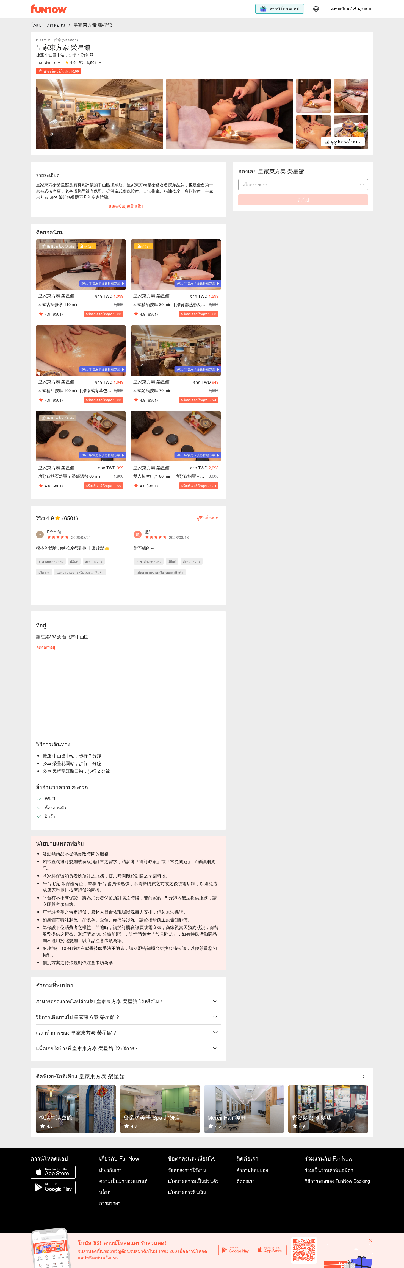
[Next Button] (363, 1076)
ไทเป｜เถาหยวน (48, 24)
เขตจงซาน (43, 39)
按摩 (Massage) (66, 39)
